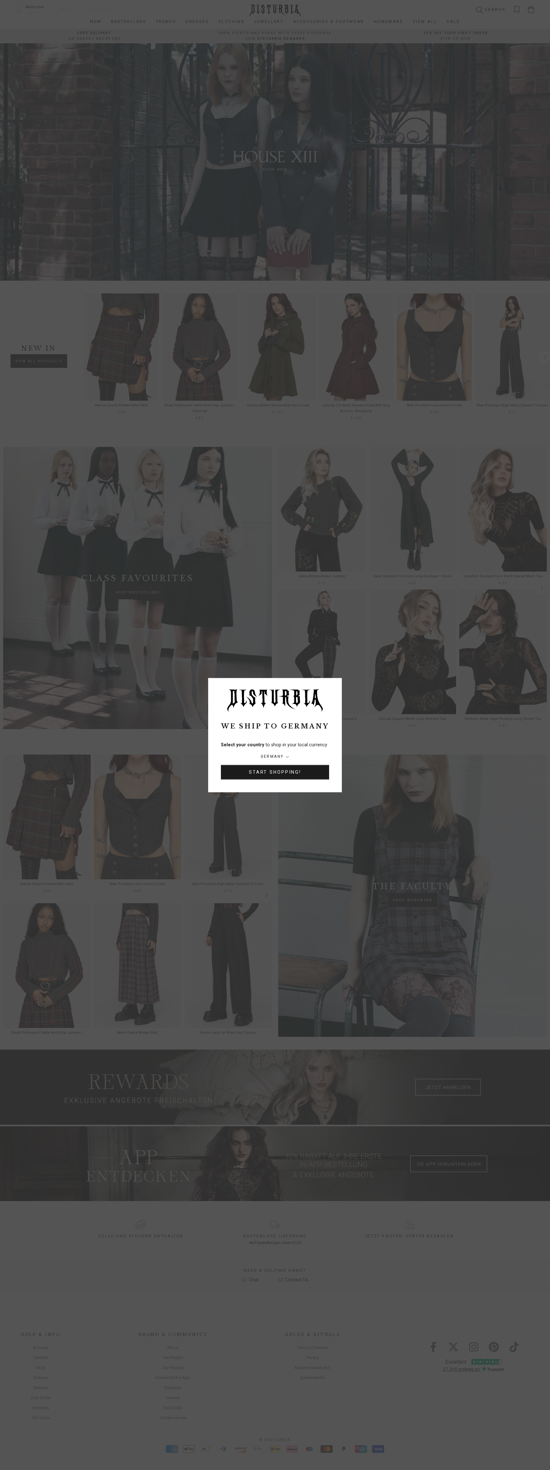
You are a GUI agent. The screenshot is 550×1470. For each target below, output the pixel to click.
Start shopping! (275, 772)
